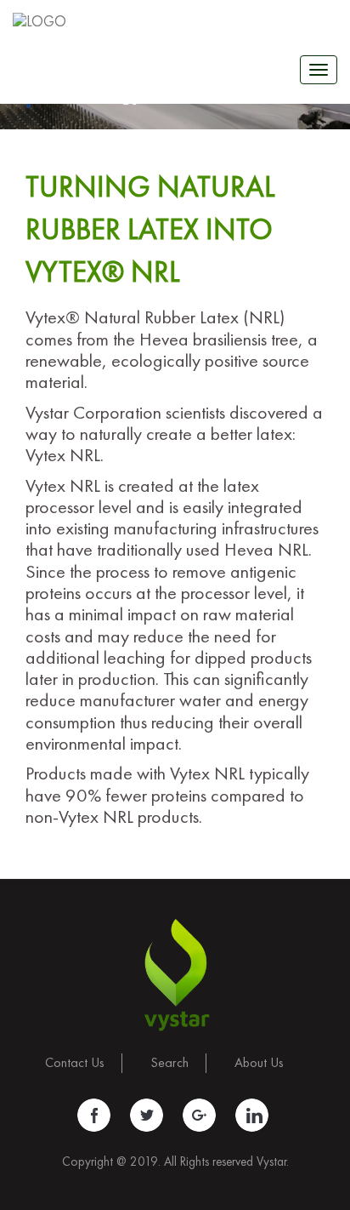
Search (169, 1062)
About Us (259, 1062)
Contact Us (74, 1062)
